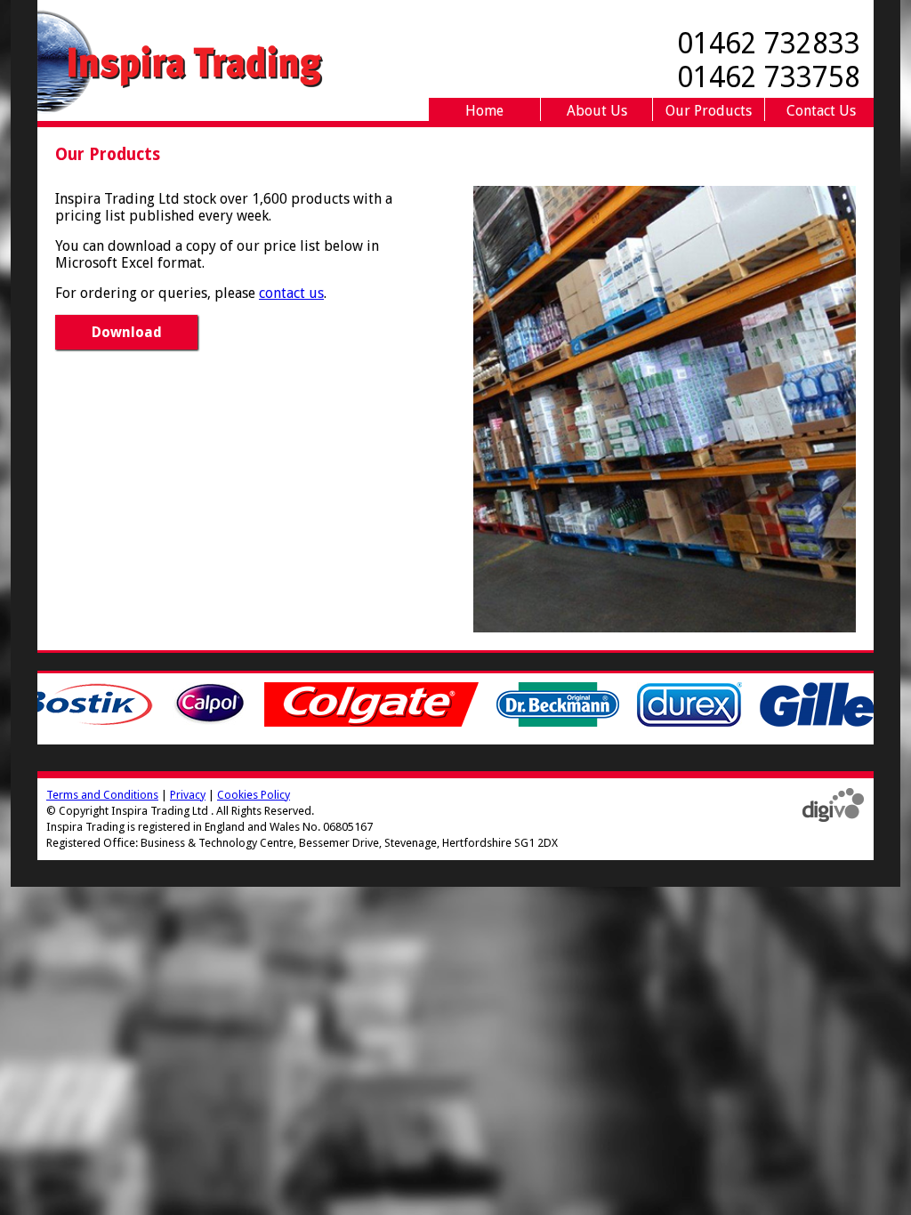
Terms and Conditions (102, 794)
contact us (291, 293)
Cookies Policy (253, 794)
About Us (597, 110)
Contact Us (821, 110)
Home (484, 110)
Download (127, 332)
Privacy (188, 794)
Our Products (708, 110)
